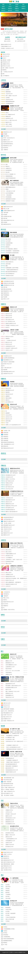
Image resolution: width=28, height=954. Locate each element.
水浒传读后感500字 (10, 758)
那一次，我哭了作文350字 (11, 120)
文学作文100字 (9, 126)
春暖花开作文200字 (10, 503)
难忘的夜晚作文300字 (8, 359)
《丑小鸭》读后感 (7, 523)
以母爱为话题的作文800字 (9, 210)
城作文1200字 (6, 298)
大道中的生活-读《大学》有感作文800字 (14, 741)
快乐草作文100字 (9, 118)
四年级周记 (5, 934)
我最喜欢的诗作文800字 (8, 448)
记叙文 (3, 6)
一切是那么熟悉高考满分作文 (12, 269)
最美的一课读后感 (7, 781)
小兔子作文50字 (5, 56)
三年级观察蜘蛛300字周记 (9, 928)
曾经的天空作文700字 (10, 576)
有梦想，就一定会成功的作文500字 (13, 424)
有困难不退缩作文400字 (11, 771)
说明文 (16, 6)
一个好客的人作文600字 (7, 71)
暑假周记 (5, 942)
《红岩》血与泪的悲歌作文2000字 (13, 747)
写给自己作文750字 (10, 697)
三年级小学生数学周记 (10, 917)
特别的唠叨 (5, 434)
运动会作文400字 (9, 99)
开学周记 (8, 888)
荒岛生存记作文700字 (8, 785)
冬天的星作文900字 (7, 356)
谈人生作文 (5, 603)
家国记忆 (8, 246)
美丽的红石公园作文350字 (11, 584)
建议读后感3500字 (10, 768)
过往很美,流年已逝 (7, 216)
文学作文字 (8, 586)
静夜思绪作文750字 (10, 662)
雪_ (4, 607)
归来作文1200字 (9, 350)
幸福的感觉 (5, 440)
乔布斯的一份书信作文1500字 (7, 48)
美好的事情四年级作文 (8, 143)
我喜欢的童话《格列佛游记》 (12, 766)
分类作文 (23, 6)
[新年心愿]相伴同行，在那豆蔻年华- (13, 582)
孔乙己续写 (8, 241)
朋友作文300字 (9, 836)
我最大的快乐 (8, 398)
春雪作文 (5, 599)
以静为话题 (8, 263)
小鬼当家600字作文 (7, 869)
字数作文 (3, 8)
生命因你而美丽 (9, 243)
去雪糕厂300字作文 (7, 854)
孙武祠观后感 (8, 170)
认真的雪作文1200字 (10, 666)
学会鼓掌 (5, 296)
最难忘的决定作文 (7, 224)
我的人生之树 (6, 208)
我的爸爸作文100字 (7, 145)
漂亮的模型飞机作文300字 (9, 525)
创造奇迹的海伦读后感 (8, 783)
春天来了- (4, 58)
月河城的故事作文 (9, 103)
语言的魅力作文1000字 (10, 475)
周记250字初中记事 (10, 919)
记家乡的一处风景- (6, 60)
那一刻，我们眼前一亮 (10, 174)
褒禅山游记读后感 (7, 289)
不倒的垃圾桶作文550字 (6, 46)
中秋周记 (5, 930)
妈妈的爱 (8, 413)
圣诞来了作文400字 (10, 844)
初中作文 (10, 10)
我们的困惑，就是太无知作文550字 (13, 685)
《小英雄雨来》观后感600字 (12, 760)
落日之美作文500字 (21, 37)
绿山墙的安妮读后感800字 (11, 764)
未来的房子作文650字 (8, 373)
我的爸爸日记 (6, 856)
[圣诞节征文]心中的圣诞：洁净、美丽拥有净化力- (16, 578)
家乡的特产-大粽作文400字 (11, 348)
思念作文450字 (9, 418)
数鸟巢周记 (8, 907)
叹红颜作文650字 (7, 718)
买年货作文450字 (6, 62)
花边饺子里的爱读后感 (10, 178)
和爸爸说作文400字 (7, 866)
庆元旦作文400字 (9, 488)
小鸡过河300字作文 (7, 529)
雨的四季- (5, 369)
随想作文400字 (9, 815)
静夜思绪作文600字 (10, 819)
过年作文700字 (9, 416)
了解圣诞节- (5, 595)
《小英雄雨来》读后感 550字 (12, 745)
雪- (4, 365)
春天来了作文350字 (7, 363)
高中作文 (3, 10)
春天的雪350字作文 (10, 832)
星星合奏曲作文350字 (8, 712)
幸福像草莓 (5, 438)
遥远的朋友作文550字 (10, 683)
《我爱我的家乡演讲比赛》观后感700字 (14, 749)
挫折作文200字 (9, 317)
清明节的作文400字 (7, 527)
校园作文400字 (6, 534)
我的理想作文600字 (10, 390)
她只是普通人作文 (9, 402)
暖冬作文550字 (9, 342)
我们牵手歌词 (8, 668)
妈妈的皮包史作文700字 (8, 860)
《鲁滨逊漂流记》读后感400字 (12, 735)
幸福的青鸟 (5, 436)
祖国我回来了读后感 (10, 200)
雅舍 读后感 (8, 239)
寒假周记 (8, 890)
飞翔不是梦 (5, 212)
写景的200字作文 (9, 482)
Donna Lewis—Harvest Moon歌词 (13, 670)
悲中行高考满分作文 (10, 273)
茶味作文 (8, 166)
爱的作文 (8, 400)
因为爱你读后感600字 (10, 509)
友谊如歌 (5, 214)
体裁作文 (23, 8)
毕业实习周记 (8, 909)
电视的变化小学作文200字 (11, 505)
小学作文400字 (6, 531)
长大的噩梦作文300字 (10, 823)
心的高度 (8, 97)
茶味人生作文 (8, 572)
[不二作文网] (14, 1)
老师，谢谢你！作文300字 (8, 67)
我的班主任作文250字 (8, 141)
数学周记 (8, 892)
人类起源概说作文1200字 (8, 444)
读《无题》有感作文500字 (9, 787)
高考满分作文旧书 (9, 275)
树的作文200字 (9, 484)
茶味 (3, 73)
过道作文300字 (9, 842)
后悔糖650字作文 (6, 63)
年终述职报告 (8, 197)
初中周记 (8, 896)
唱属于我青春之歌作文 (10, 187)
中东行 (7, 422)
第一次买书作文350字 (20, 41)
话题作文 (17, 8)
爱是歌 (7, 189)
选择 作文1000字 (6, 703)
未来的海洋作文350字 (10, 346)
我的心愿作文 (6, 135)
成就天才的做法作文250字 (9, 862)
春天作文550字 (9, 313)
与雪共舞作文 (6, 594)
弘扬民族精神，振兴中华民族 (12, 267)
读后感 (16, 4)
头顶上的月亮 (8, 415)
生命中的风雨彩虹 (9, 193)
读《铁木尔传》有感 (10, 739)
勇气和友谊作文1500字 (10, 817)
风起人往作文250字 (7, 716)
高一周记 (5, 944)
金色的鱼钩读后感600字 (8, 517)
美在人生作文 (20, 39)
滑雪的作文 (5, 605)
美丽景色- (4, 69)
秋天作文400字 (9, 344)
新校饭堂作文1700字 (7, 291)
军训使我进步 (6, 295)
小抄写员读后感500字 (8, 519)
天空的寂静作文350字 (10, 840)
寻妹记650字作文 (6, 54)
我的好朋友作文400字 (10, 499)
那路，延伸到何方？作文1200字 (12, 691)
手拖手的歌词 (8, 672)
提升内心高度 (9, 29)
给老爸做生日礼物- (10, 561)
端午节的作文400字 (10, 481)
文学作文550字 (9, 812)
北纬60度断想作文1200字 (11, 664)
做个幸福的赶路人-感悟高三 (12, 248)
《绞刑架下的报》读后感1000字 (12, 762)
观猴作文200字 (6, 139)
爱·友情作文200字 (9, 846)
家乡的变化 (5, 147)
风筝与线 (5, 218)
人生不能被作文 (5, 75)
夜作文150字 (8, 689)
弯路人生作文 (8, 563)
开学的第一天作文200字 (11, 814)
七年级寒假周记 (6, 936)
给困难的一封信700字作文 (9, 609)
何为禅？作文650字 (7, 714)
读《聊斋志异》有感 (10, 737)
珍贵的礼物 (5, 432)
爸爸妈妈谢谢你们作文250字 (12, 770)
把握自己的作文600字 (8, 206)
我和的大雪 (8, 116)
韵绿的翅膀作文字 (9, 695)
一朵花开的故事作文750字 (11, 838)
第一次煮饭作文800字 (10, 114)
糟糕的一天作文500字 (10, 834)
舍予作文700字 (6, 707)
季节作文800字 (9, 315)
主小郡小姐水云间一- (7, 367)
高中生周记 (8, 898)
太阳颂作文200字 (9, 574)
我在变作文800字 (9, 394)
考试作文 (10, 8)
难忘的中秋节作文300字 (8, 601)
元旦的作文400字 (9, 477)
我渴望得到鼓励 (9, 176)
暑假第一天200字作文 (10, 479)
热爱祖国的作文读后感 (10, 198)
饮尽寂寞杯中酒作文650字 (11, 687)
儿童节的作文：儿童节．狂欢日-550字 (14, 559)
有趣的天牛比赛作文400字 (9, 521)
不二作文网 (10, 952)
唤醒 (7, 265)
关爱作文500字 (9, 674)
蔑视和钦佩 (7, 39)
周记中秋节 (8, 886)
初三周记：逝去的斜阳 (10, 913)
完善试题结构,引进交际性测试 (12, 252)
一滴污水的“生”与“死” (10, 191)
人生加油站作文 (6, 592)
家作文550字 (8, 388)
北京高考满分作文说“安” (8, 281)
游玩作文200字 (9, 501)
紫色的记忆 (5, 446)
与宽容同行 (8, 244)
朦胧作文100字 (9, 660)
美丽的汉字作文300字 (8, 533)
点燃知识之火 (8, 168)
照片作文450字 (6, 705)
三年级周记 (8, 894)
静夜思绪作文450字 (10, 821)
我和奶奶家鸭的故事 (10, 101)
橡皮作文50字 (9, 122)
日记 (10, 4)
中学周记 (8, 921)
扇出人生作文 (7, 41)
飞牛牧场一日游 (6, 430)
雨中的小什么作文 (6, 65)
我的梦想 (8, 392)
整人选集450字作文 (7, 867)
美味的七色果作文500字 (6, 44)
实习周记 (8, 884)
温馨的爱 (8, 396)
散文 (23, 4)
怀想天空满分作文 (9, 261)
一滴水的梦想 (8, 195)
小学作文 (17, 10)
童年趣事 (5, 134)
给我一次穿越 (8, 124)
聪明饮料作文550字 (7, 132)
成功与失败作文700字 (8, 793)
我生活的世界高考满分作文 (11, 271)
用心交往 (8, 172)
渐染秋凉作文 (6, 293)
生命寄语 (7, 37)
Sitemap (24, 952)
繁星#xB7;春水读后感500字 (11, 511)
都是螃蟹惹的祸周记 (7, 940)
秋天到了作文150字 (10, 580)
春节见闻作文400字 (10, 507)
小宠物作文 (5, 149)
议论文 (10, 6)
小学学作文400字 (9, 497)
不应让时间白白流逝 (7, 779)
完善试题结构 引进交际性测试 (12, 250)
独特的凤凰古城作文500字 (9, 371)
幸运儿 (7, 112)
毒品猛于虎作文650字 (8, 852)
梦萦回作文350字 (9, 693)
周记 (3, 4)
